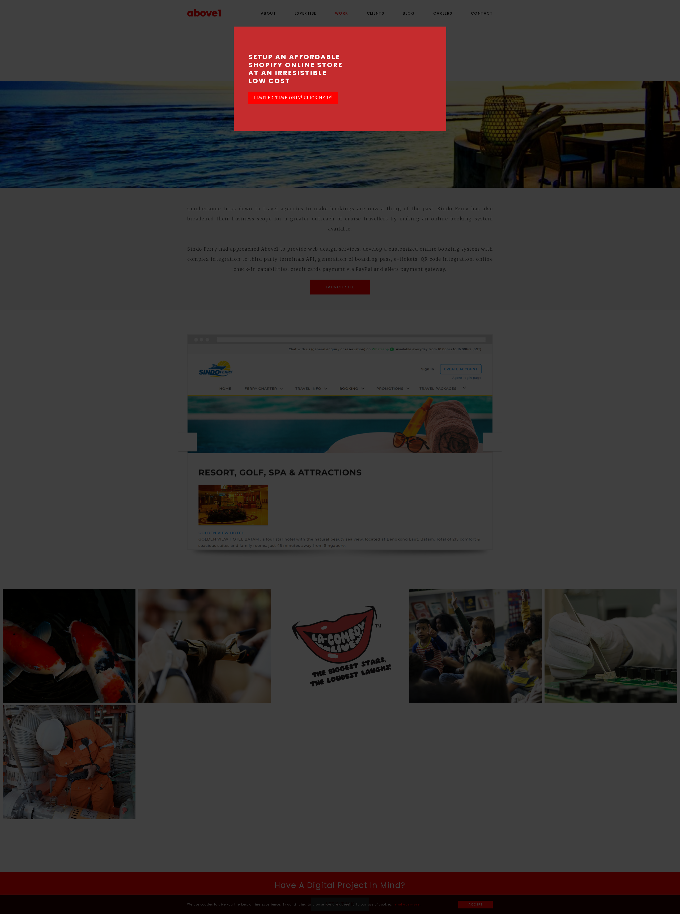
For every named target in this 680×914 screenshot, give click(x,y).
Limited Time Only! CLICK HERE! (293, 97)
